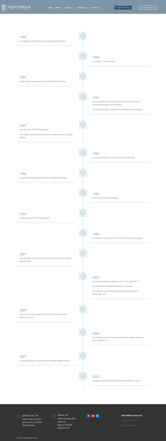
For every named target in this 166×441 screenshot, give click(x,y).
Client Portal (123, 8)
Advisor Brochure (129, 420)
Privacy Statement (129, 425)
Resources (81, 8)
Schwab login (148, 8)
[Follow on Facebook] (88, 416)
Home (50, 8)
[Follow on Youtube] (93, 416)
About (57, 8)
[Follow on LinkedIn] (97, 416)
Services (68, 8)
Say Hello (95, 8)
